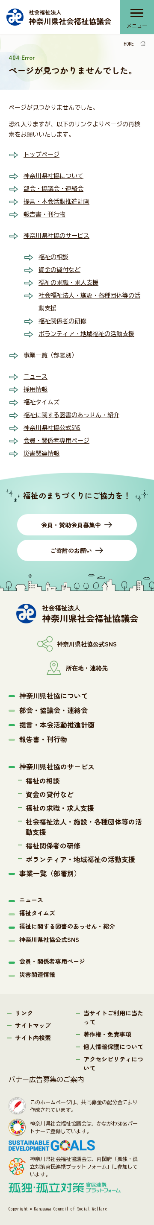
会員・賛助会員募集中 (71, 524)
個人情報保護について (113, 1046)
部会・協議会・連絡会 (53, 189)
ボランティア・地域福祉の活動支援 (86, 334)
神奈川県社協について (53, 176)
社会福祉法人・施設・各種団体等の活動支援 (84, 826)
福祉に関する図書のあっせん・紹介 (71, 415)
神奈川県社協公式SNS (52, 428)
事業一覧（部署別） (50, 355)
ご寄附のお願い (71, 550)
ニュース (35, 377)
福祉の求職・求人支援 (68, 283)
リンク (24, 1013)
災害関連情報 (41, 453)
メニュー (137, 25)
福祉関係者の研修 (62, 321)
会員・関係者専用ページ (56, 441)
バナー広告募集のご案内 (46, 1079)
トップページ (41, 155)
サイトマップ (33, 1025)
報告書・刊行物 (44, 214)
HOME (129, 43)
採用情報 (35, 389)
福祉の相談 (53, 257)
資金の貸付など (59, 270)
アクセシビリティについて (113, 1063)
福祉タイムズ (41, 402)
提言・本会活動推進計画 (56, 202)
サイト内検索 (33, 1037)
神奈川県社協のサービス (56, 236)
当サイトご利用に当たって (113, 1017)
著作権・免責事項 (107, 1034)
